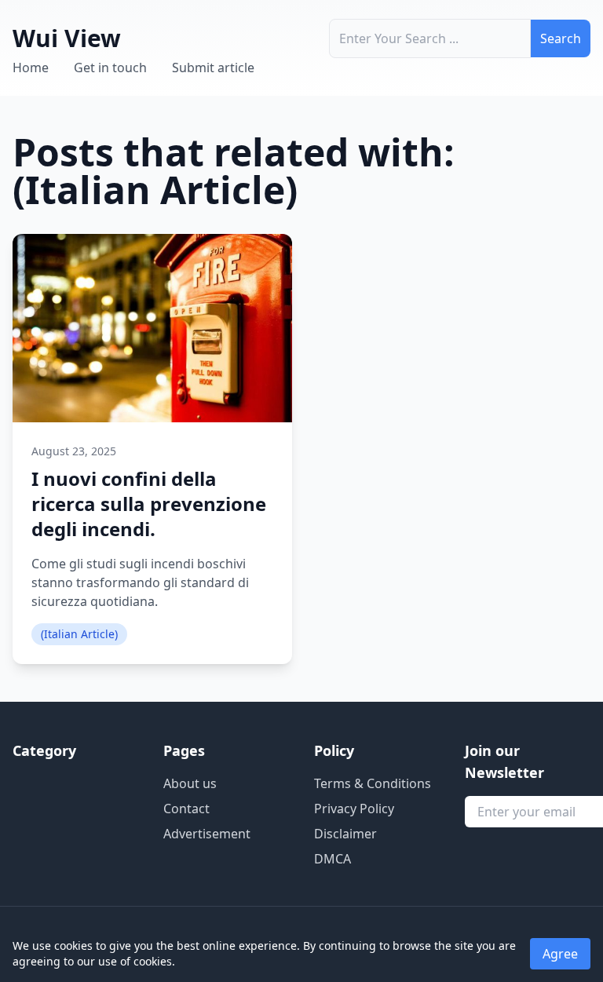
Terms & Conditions (372, 783)
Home (31, 67)
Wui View (67, 38)
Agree (560, 953)
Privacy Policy (354, 808)
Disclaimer (345, 833)
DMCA (332, 858)
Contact (186, 808)
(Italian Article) (79, 633)
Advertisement (206, 833)
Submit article (213, 67)
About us (190, 783)
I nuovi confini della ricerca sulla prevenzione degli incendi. (148, 503)
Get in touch (110, 67)
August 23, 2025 (73, 451)
